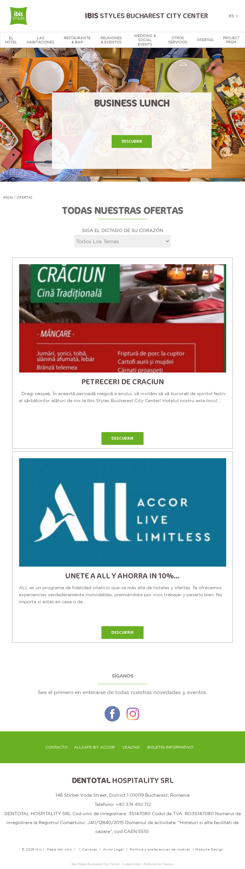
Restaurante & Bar (77, 40)
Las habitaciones (40, 40)
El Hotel (11, 40)
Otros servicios (177, 40)
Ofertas (205, 40)
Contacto (56, 747)
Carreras (89, 849)
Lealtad (131, 747)
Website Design (209, 849)
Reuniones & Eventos (111, 40)
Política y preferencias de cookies (160, 849)
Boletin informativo (170, 747)
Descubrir (132, 141)
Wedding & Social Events (145, 40)
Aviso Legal (113, 849)
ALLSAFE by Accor (94, 747)
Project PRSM (231, 40)
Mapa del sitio (59, 849)
